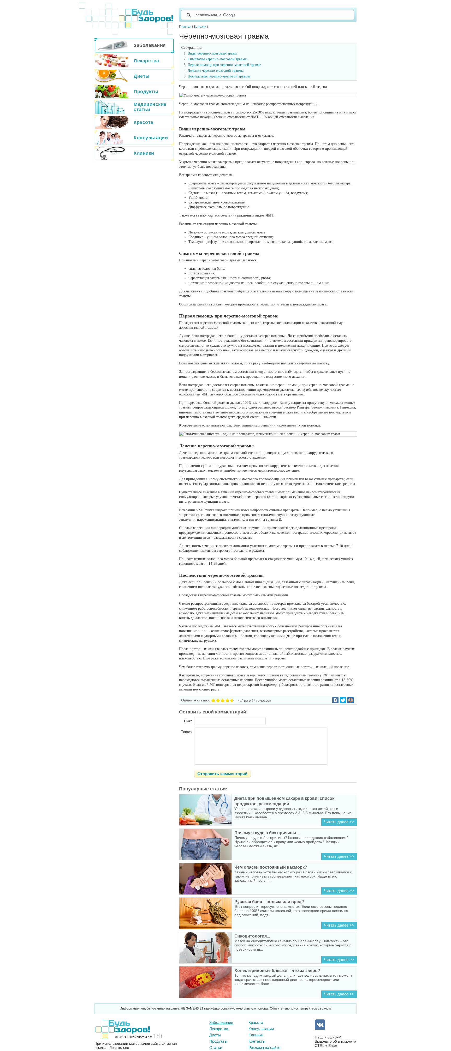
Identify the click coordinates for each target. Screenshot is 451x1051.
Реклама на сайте (264, 1047)
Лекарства (218, 1028)
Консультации (261, 1028)
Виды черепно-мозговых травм (212, 53)
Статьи (215, 1047)
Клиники (255, 1035)
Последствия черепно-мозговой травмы (219, 76)
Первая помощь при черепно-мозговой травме (224, 65)
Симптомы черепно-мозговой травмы (217, 59)
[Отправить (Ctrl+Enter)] (225, 774)
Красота (255, 1022)
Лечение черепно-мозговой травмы (216, 71)
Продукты (218, 1041)
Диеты (215, 1035)
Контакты (256, 1041)
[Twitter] (343, 700)
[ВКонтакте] (335, 700)
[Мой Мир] (350, 700)
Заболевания (221, 1022)
